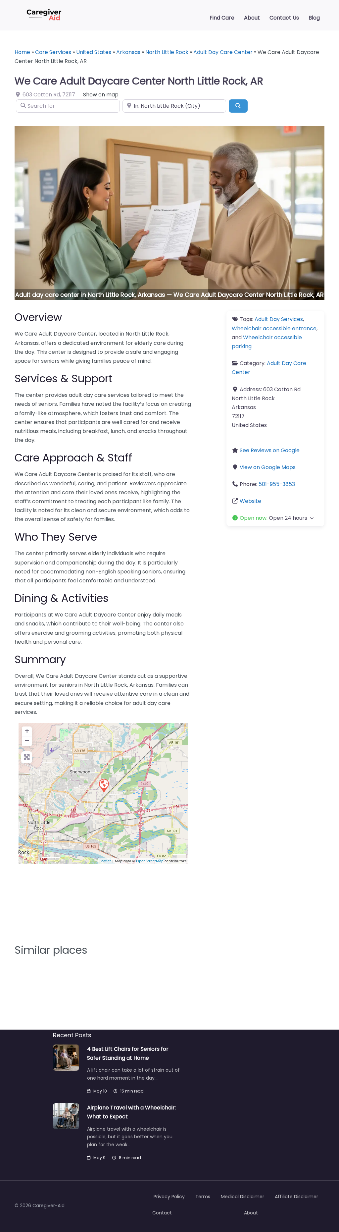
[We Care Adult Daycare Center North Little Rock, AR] (103, 785)
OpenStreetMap (150, 860)
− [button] (27, 740)
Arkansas (128, 52)
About (252, 18)
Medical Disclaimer (242, 1196)
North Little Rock (166, 52)
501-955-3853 (277, 484)
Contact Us (284, 18)
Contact (162, 1212)
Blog (314, 18)
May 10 (100, 1091)
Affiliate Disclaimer (296, 1196)
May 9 (99, 1157)
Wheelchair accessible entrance (274, 328)
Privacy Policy (169, 1196)
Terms (202, 1196)
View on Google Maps (268, 467)
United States (93, 52)
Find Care (222, 18)
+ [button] (27, 730)
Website (250, 501)
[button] (275, 517)
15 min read (132, 1091)
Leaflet (105, 860)
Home (22, 52)
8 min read (130, 1157)
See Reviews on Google (270, 450)
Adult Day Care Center (223, 52)
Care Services (53, 52)
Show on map (101, 94)
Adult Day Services (279, 319)
